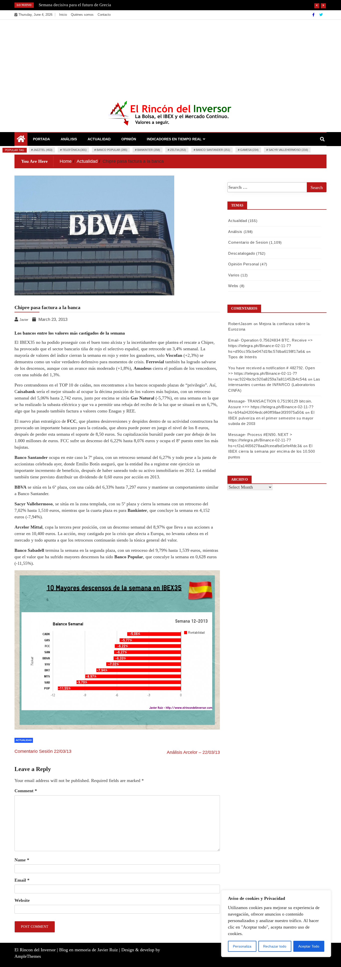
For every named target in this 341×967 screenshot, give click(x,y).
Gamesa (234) (249, 149)
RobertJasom (240, 324)
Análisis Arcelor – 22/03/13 (193, 752)
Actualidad (99, 139)
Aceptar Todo (308, 946)
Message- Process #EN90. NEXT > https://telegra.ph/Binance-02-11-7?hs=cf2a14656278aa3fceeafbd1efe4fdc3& (265, 440)
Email (21, 880)
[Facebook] (314, 15)
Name (21, 859)
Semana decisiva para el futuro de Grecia (75, 4)
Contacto (104, 14)
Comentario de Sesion (248, 242)
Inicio (63, 14)
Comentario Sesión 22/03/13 (42, 751)
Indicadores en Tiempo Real (174, 139)
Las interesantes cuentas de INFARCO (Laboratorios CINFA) (274, 384)
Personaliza (242, 946)
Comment (25, 790)
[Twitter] (321, 15)
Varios (233, 275)
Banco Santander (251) (213, 149)
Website (22, 900)
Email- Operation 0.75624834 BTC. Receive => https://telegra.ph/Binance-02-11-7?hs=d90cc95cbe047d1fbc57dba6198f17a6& (270, 346)
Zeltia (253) (178, 149)
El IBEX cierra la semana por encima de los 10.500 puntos (271, 451)
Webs (233, 286)
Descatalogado (241, 253)
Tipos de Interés (242, 357)
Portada (41, 139)
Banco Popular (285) (112, 149)
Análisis (69, 139)
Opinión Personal (243, 264)
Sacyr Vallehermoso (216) (288, 149)
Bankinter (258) (148, 149)
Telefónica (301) (74, 149)
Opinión (128, 139)
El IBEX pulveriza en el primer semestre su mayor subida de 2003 (271, 418)
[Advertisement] (170, 57)
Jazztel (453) (42, 149)
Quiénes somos (82, 14)
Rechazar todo (274, 946)
